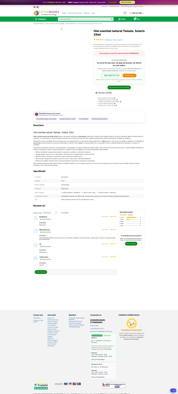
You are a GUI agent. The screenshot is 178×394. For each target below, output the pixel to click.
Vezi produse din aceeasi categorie (119, 87)
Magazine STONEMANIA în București (101, 331)
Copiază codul (129, 75)
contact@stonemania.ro (97, 328)
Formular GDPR (52, 342)
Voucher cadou (52, 344)
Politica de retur (52, 329)
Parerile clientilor (138, 6)
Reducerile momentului (75, 13)
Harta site (50, 338)
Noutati (64, 13)
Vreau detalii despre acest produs (46, 119)
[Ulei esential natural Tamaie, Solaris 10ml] (61, 28)
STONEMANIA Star (114, 6)
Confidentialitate (52, 323)
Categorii (42, 19)
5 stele (122, 217)
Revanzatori (51, 346)
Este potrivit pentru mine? (68, 119)
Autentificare (37, 318)
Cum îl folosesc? (83, 119)
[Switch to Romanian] (38, 7)
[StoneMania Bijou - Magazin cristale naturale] (46, 13)
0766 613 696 (137, 13)
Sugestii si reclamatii (54, 331)
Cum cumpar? (52, 325)
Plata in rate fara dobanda (76, 325)
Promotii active (52, 334)
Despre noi (51, 318)
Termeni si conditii (53, 327)
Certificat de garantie (75, 323)
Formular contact (53, 333)
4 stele (122, 219)
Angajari (50, 336)
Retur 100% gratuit (126, 6)
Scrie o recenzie (117, 40)
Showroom (87, 13)
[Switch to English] (34, 7)
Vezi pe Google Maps (98, 359)
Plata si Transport (53, 321)
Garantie (104, 6)
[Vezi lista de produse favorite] (124, 14)
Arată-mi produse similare (99, 119)
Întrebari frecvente (53, 320)
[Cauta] (112, 19)
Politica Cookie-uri (53, 340)
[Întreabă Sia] (173, 390)
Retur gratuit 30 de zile (75, 321)
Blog (93, 13)
